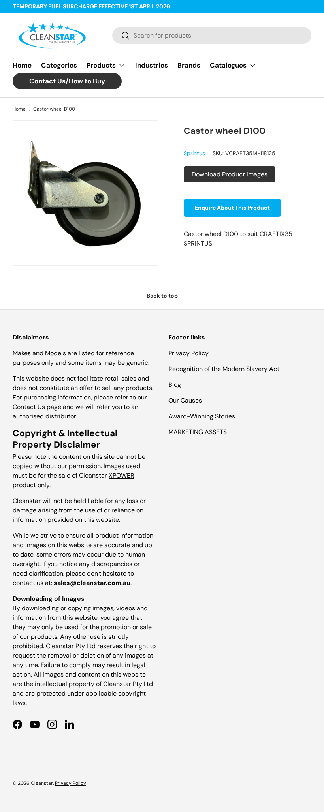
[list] (85, 193)
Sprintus (194, 153)
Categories (59, 65)
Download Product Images (229, 174)
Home (22, 65)
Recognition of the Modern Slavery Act (223, 369)
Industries (151, 65)
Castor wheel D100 (54, 109)
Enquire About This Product (232, 207)
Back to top (162, 295)
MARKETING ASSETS (197, 432)
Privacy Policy (188, 353)
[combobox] (211, 35)
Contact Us (29, 407)
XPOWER (121, 475)
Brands (188, 65)
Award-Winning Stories (201, 416)
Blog (174, 385)
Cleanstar (42, 783)
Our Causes (185, 400)
